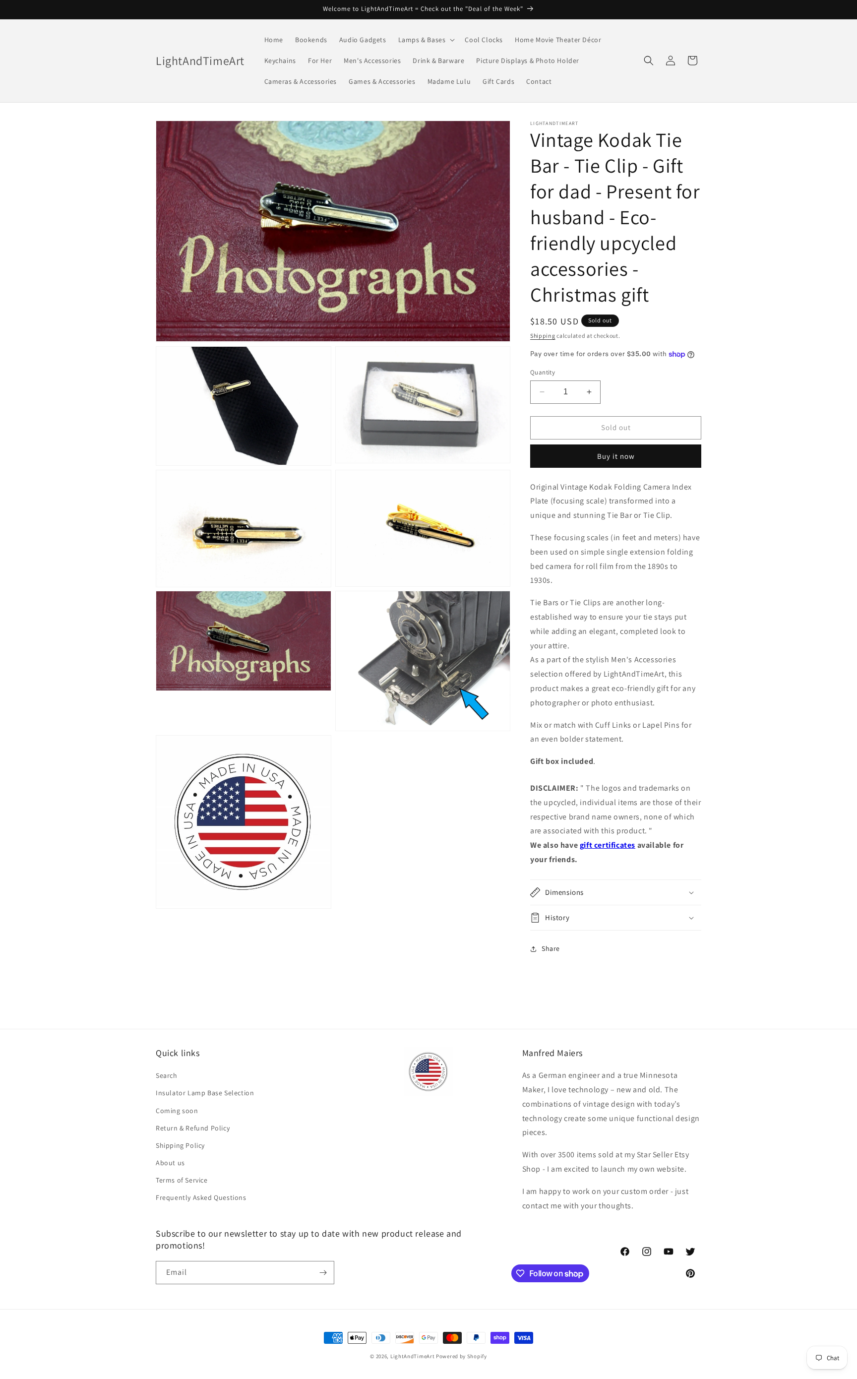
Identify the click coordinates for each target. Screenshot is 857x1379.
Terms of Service (182, 1180)
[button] (425, 39)
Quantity (542, 372)
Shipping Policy (180, 1145)
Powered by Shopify (461, 1356)
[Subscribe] (323, 1272)
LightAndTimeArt (412, 1356)
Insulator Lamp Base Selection (205, 1092)
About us (170, 1162)
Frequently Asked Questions (201, 1197)
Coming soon (177, 1110)
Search (167, 1075)
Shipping (542, 335)
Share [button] (551, 948)
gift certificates (607, 845)
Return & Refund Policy (193, 1128)
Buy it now (616, 456)
